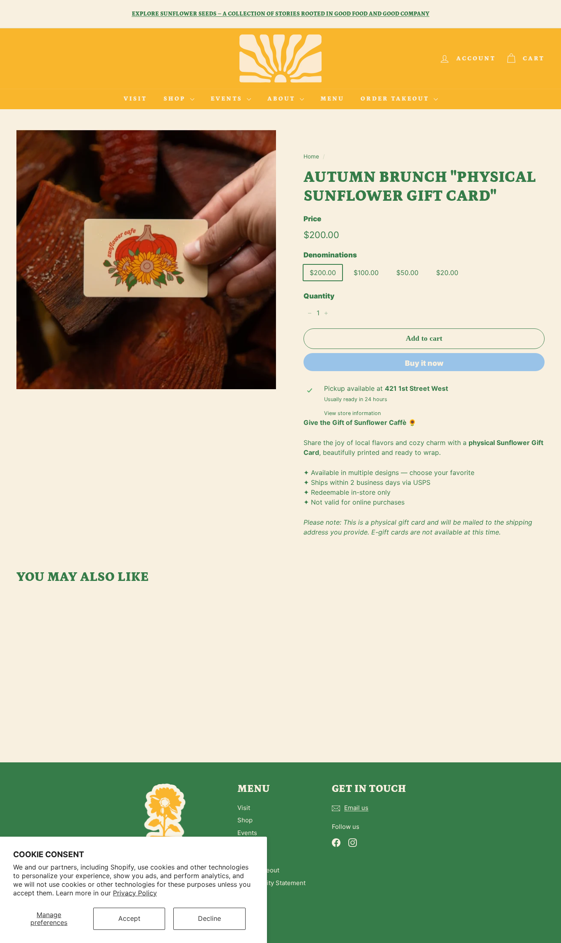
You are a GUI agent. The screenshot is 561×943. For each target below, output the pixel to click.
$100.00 (366, 272)
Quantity (318, 296)
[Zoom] (146, 259)
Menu (332, 98)
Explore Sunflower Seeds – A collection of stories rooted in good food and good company (281, 14)
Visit (135, 98)
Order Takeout (396, 98)
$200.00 (323, 272)
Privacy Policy (135, 893)
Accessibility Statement (271, 883)
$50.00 (407, 272)
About (282, 98)
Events (228, 98)
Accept (129, 918)
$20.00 (447, 272)
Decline (209, 918)
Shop (175, 98)
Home (311, 156)
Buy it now (424, 363)
